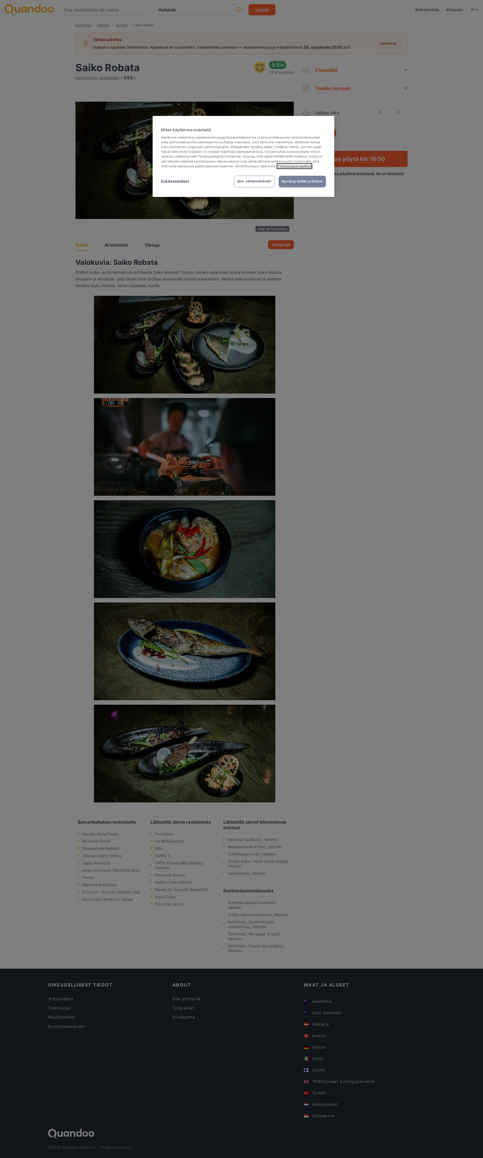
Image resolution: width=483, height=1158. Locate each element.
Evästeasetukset (175, 181)
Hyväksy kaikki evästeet (302, 181)
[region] (243, 156)
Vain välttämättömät (254, 181)
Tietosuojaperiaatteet (294, 166)
